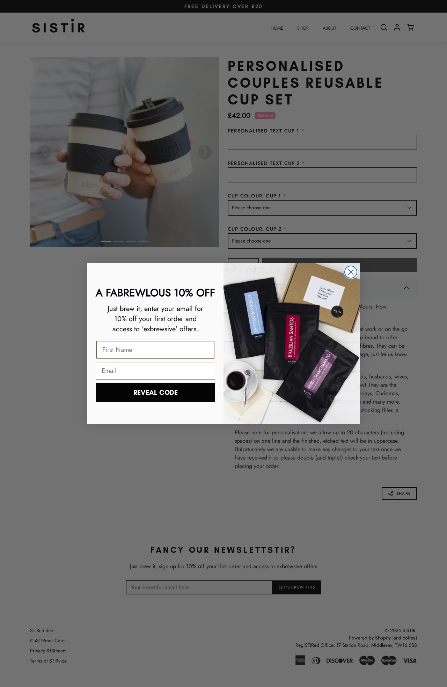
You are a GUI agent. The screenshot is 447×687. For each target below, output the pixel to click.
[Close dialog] (351, 272)
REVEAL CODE (155, 392)
